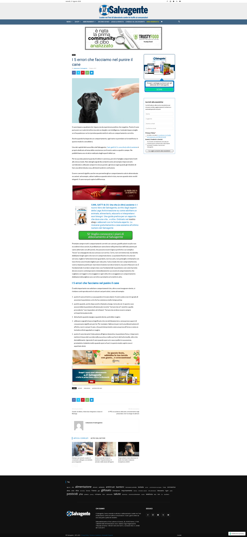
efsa (77, 491)
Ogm (166, 491)
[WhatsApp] (87, 73)
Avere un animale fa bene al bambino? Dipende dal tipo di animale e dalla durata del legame (104, 460)
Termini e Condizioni (95, 535)
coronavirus (171, 487)
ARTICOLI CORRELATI (81, 438)
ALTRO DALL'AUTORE (98, 438)
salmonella (109, 494)
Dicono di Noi (103, 22)
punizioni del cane (97, 388)
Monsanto (160, 491)
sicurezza (124, 494)
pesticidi (72, 494)
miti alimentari (152, 490)
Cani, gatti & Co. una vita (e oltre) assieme (122, 147)
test (155, 494)
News (69, 22)
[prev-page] (73, 466)
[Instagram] (170, 1)
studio (143, 494)
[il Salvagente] (123, 11)
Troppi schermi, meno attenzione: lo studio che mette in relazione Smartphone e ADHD (128, 460)
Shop (77, 22)
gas (99, 491)
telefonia (149, 494)
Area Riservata (153, 22)
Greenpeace (116, 491)
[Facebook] (167, 1)
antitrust (110, 487)
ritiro (103, 494)
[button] (179, 22)
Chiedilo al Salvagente (135, 22)
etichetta (82, 490)
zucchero (166, 494)
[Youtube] (179, 1)
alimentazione (83, 487)
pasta (171, 490)
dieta (68, 491)
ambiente (102, 487)
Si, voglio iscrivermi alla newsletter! (159, 151)
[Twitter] (176, 1)
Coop (164, 487)
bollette (141, 487)
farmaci (88, 491)
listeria (135, 490)
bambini (120, 487)
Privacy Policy (85, 535)
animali (80, 388)
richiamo (98, 494)
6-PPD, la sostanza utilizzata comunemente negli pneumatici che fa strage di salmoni (123, 413)
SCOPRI (159, 89)
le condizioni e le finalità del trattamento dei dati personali (159, 136)
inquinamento (126, 491)
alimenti (95, 487)
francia (94, 491)
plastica (86, 494)
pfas (81, 494)
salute (117, 494)
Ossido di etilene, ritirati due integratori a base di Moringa (87, 413)
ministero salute (142, 490)
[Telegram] (173, 1)
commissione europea (155, 487)
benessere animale (131, 487)
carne (146, 487)
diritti (72, 491)
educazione (87, 388)
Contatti (179, 535)
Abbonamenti (88, 22)
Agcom (68, 487)
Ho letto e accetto (159, 136)
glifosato (106, 490)
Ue (162, 494)
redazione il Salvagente (80, 68)
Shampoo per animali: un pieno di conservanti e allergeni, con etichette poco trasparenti (82, 460)
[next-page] (76, 466)
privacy (91, 494)
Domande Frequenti (107, 535)
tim (159, 494)
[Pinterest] (83, 73)
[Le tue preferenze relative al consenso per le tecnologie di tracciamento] (236, 533)
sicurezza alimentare (134, 494)
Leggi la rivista (117, 22)
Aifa (73, 487)
